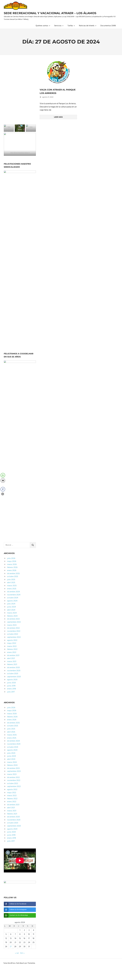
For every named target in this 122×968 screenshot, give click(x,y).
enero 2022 (11, 652)
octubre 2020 (12, 673)
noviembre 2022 (13, 631)
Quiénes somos (42, 25)
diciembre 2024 (13, 591)
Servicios (57, 25)
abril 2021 (11, 658)
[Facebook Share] (3, 489)
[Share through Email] (3, 480)
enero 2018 (11, 688)
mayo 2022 (11, 643)
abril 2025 (11, 582)
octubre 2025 (12, 576)
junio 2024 (11, 606)
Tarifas (70, 25)
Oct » (22, 953)
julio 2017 (11, 691)
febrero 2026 (12, 567)
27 (11, 946)
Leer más (58, 117)
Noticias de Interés (86, 25)
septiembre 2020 (14, 676)
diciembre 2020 (13, 667)
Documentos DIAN (108, 25)
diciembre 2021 (13, 655)
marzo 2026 (12, 564)
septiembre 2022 (14, 637)
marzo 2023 (11, 625)
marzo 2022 (12, 646)
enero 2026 (11, 570)
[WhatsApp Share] (3, 475)
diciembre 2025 (13, 573)
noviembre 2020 (13, 670)
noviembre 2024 (13, 594)
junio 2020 (11, 682)
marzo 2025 (12, 585)
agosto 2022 (12, 640)
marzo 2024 (12, 613)
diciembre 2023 (13, 619)
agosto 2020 (12, 679)
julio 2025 (11, 579)
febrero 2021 (12, 664)
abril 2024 (11, 610)
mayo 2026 (11, 561)
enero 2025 (11, 588)
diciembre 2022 (13, 628)
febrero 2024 (12, 616)
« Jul (17, 953)
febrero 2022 (12, 649)
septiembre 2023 (14, 622)
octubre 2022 (12, 634)
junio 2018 (11, 685)
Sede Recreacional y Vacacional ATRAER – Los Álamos (50, 13)
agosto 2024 (12, 600)
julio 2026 (11, 558)
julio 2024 (11, 603)
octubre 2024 (12, 597)
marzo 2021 (11, 661)
